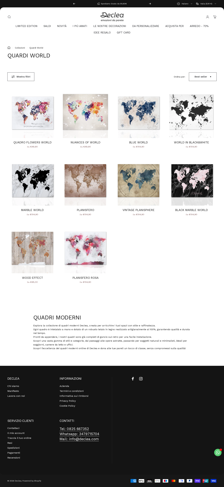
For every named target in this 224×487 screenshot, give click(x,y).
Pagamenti (13, 452)
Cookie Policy (67, 405)
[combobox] (185, 3)
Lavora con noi (16, 395)
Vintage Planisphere (139, 210)
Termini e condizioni (72, 391)
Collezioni (20, 48)
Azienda (64, 386)
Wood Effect (32, 278)
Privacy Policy (68, 400)
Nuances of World (85, 142)
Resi (9, 442)
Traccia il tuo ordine (19, 437)
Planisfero (85, 210)
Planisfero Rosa (86, 278)
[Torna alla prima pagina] (8, 47)
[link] (74, 429)
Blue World (138, 142)
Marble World (32, 210)
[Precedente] (74, 3)
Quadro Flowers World (32, 142)
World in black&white (191, 142)
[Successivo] (150, 3)
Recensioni (13, 457)
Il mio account (15, 433)
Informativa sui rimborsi (74, 395)
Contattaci (13, 428)
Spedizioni (13, 447)
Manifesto (13, 391)
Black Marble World (191, 210)
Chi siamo (13, 386)
